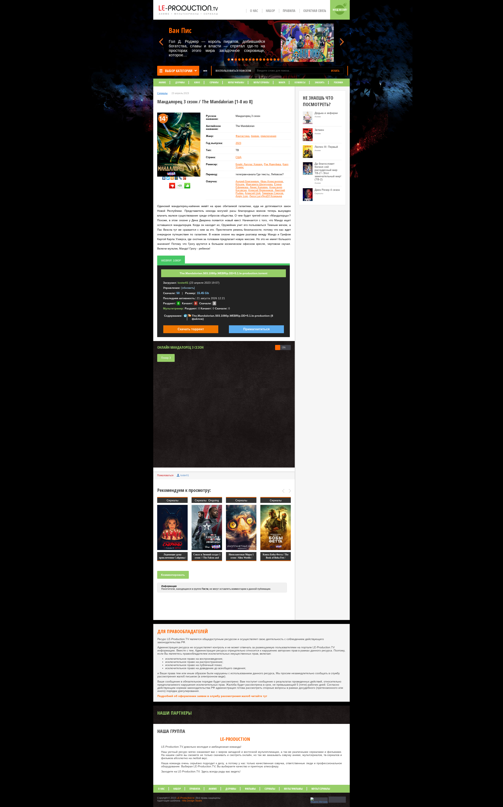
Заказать (319, 82)
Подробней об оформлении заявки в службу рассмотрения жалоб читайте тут (212, 696)
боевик (255, 136)
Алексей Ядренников (260, 190)
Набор (270, 10)
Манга (282, 82)
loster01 (184, 475)
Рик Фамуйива (272, 164)
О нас (254, 10)
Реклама (338, 82)
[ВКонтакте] (164, 177)
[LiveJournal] (180, 177)
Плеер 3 (166, 357)
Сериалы (213, 82)
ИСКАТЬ (335, 70)
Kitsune (240, 184)
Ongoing (179, 500)
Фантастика (242, 136)
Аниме (162, 82)
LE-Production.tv (185, 798)
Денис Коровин (259, 187)
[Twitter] (168, 177)
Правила (289, 10)
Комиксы (300, 82)
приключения (268, 136)
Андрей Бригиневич (247, 181)
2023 (238, 143)
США (238, 157)
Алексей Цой (252, 193)
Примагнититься (256, 329)
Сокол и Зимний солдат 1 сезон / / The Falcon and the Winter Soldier (172, 557)
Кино (197, 82)
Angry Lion (242, 196)
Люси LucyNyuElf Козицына (265, 196)
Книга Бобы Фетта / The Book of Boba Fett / (241, 556)
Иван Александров (272, 181)
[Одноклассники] (172, 177)
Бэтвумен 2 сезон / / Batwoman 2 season (275, 556)
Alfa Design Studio (192, 800)
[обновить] (188, 287)
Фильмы (250, 788)
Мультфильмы (236, 82)
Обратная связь (314, 10)
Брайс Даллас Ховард (249, 164)
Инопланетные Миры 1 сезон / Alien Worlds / (206, 556)
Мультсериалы (261, 82)
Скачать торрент (191, 329)
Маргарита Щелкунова (259, 184)
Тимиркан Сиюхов (272, 193)
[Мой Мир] (176, 177)
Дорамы (180, 82)
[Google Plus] (185, 177)
